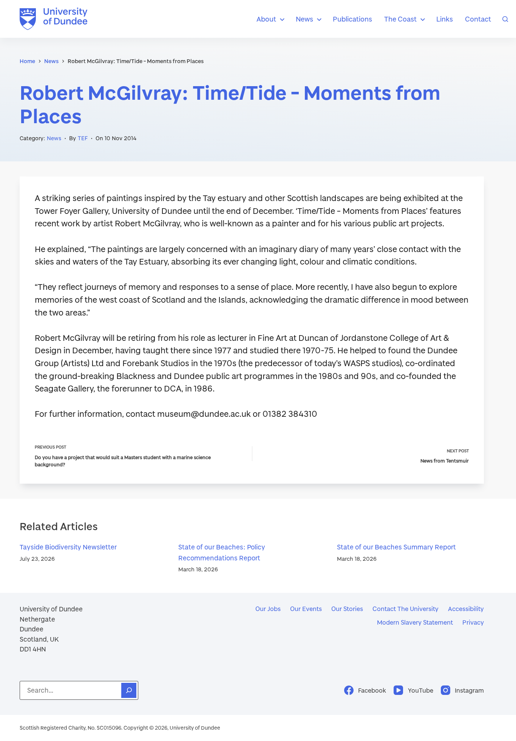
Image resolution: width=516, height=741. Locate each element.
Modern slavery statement (415, 622)
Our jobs (268, 609)
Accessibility (466, 609)
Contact (478, 18)
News (304, 18)
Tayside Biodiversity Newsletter (68, 547)
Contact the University (405, 609)
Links (444, 18)
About (266, 18)
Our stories (347, 609)
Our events (306, 609)
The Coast (400, 18)
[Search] (505, 19)
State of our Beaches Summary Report (396, 547)
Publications (352, 18)
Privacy (473, 622)
